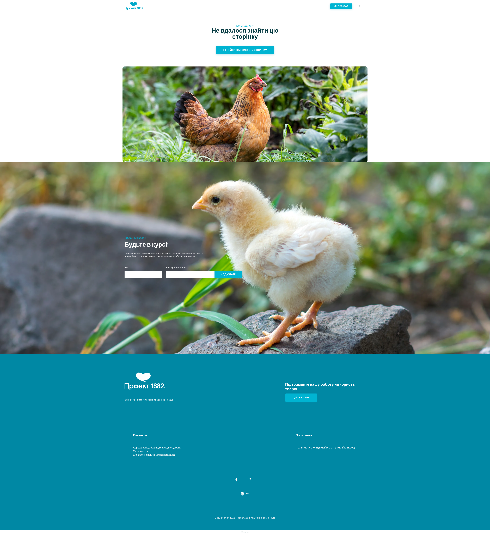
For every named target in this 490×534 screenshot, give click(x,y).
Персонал (245, 532)
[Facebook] (236, 479)
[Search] (358, 6)
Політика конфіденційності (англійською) (325, 447)
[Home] (134, 6)
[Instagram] (249, 479)
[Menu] (364, 6)
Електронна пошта (176, 267)
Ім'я (126, 267)
